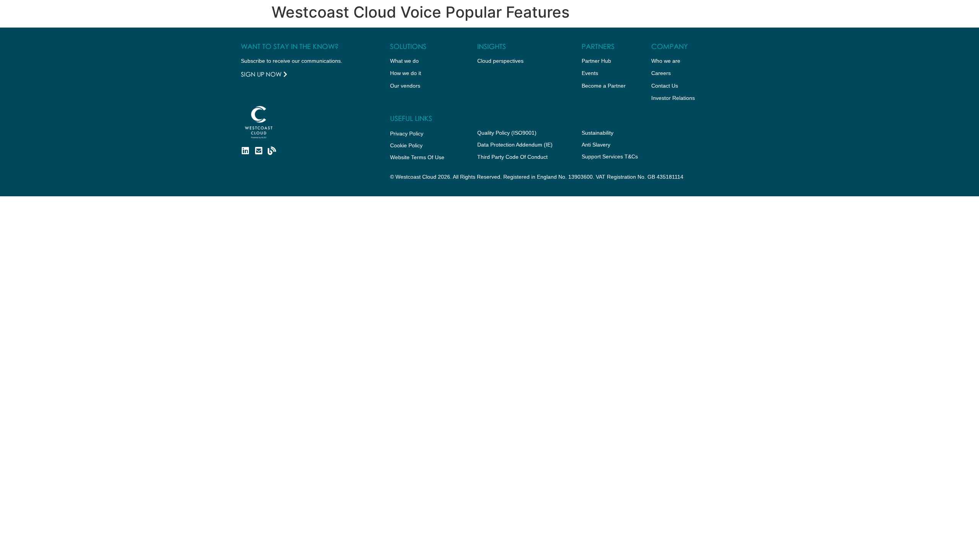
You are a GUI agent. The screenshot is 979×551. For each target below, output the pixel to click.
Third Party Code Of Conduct (512, 157)
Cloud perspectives (500, 61)
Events (590, 73)
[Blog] (272, 151)
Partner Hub (596, 61)
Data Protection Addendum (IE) (515, 145)
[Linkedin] (245, 151)
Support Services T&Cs (610, 156)
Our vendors (405, 86)
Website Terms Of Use (417, 157)
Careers (661, 73)
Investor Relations (673, 98)
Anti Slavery (596, 145)
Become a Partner (604, 86)
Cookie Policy (406, 145)
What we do (404, 61)
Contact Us (664, 86)
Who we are (665, 61)
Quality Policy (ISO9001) (507, 133)
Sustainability (597, 133)
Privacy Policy (406, 133)
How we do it (405, 73)
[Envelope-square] (258, 151)
